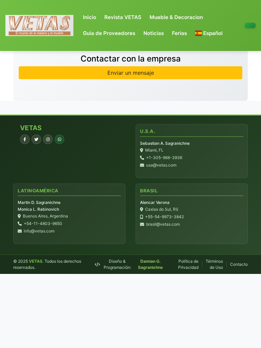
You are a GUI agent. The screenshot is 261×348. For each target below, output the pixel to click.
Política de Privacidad (188, 264)
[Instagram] (48, 139)
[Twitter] (36, 139)
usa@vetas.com (161, 165)
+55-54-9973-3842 (164, 216)
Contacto (239, 264)
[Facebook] (25, 139)
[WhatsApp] (59, 139)
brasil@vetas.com (163, 224)
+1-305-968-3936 (164, 157)
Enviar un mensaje (130, 72)
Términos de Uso (214, 264)
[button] (209, 33)
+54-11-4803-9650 (43, 223)
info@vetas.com (39, 230)
